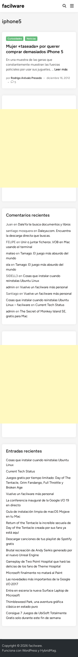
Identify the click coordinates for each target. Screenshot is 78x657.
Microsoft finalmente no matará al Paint (34, 573)
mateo (10, 253)
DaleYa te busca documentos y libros (44, 224)
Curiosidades (15, 38)
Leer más (60, 69)
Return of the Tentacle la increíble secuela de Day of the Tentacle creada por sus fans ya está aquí (38, 527)
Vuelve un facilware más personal (44, 287)
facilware (13, 6)
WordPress (29, 650)
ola (8, 265)
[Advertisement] (39, 148)
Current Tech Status (49, 305)
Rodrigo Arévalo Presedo (26, 78)
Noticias (31, 38)
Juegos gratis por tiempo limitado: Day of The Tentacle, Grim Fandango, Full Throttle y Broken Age (38, 482)
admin (10, 287)
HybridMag (48, 650)
